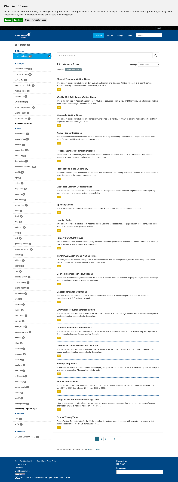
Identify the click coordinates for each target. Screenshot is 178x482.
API (88, 449)
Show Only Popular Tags (26, 408)
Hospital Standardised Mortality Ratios (76, 150)
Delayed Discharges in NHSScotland (75, 273)
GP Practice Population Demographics (76, 309)
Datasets (98, 35)
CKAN (120, 464)
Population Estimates (67, 381)
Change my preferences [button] (35, 20)
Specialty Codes (65, 204)
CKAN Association (22, 471)
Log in (159, 28)
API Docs (96, 449)
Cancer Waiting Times (67, 417)
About (129, 35)
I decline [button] (18, 20)
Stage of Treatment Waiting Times (73, 78)
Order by (132, 64)
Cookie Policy (20, 464)
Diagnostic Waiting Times (69, 114)
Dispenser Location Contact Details (74, 186)
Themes (109, 35)
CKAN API (19, 467)
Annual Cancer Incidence (69, 132)
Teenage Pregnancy (67, 363)
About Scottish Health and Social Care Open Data (35, 461)
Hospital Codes (64, 219)
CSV (59, 89)
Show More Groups (23, 123)
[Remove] (80, 70)
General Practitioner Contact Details (74, 327)
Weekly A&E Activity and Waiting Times (76, 96)
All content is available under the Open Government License (45, 477)
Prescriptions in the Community (72, 168)
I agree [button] (8, 20)
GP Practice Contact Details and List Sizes (77, 345)
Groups (120, 35)
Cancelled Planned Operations (72, 291)
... (110, 438)
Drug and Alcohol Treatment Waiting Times (78, 399)
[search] (155, 55)
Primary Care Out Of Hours (70, 237)
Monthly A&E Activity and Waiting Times (77, 255)
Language (120, 468)
